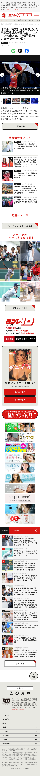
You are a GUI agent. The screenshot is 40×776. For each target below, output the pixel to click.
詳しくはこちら (12, 9)
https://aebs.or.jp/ (18, 709)
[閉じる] (37, 6)
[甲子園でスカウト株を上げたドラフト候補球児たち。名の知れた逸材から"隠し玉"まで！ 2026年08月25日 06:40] (10, 292)
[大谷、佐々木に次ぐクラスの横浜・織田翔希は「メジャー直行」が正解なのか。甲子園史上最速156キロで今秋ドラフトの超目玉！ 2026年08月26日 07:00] (10, 271)
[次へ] (38, 75)
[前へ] (2, 75)
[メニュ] (36, 15)
